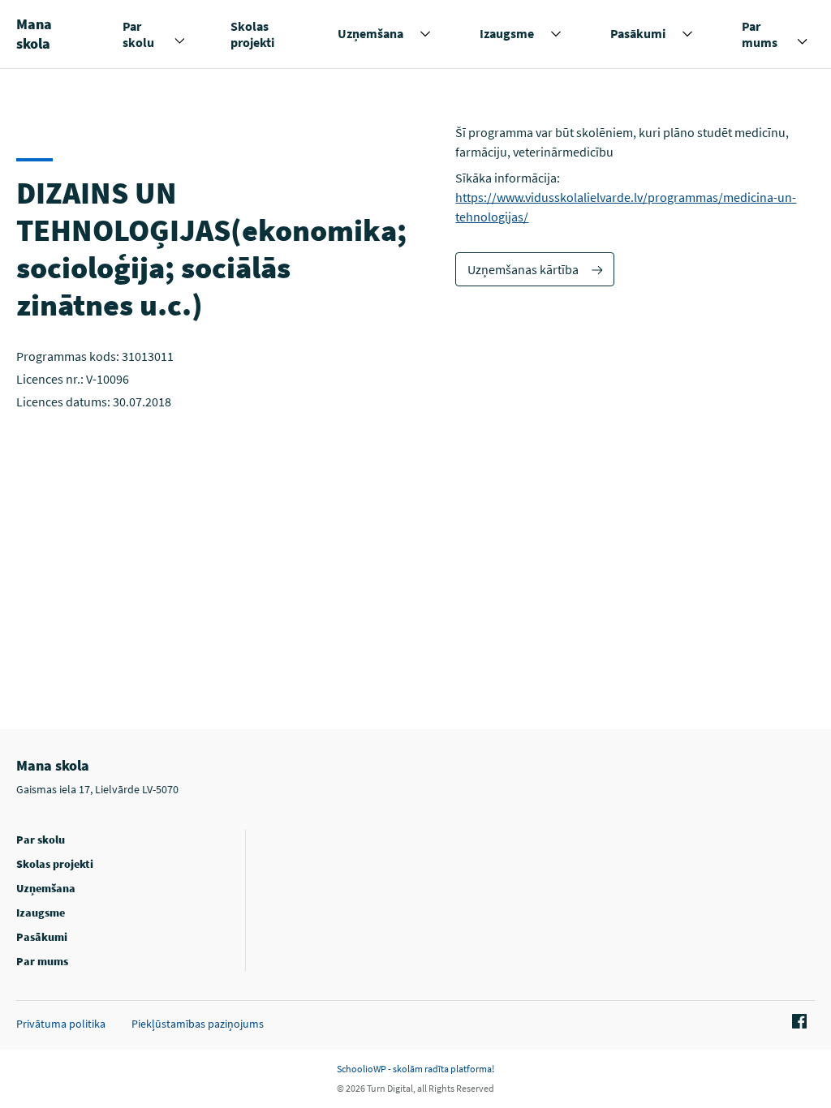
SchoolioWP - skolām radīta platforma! (415, 1069)
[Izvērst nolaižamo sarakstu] (180, 41)
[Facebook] (797, 1022)
